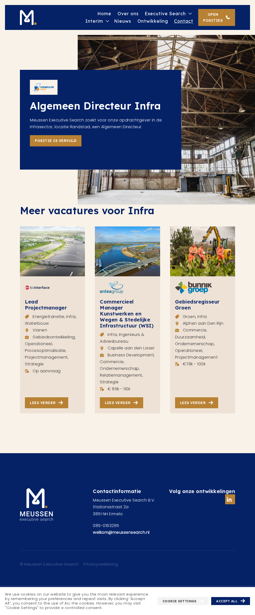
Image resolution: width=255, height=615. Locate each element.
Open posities (213, 17)
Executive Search (165, 13)
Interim (94, 21)
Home (104, 13)
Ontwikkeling (152, 21)
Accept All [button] (227, 601)
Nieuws (122, 21)
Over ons (128, 13)
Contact (183, 21)
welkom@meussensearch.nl (121, 532)
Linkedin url (230, 499)
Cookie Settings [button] (179, 601)
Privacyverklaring (100, 564)
